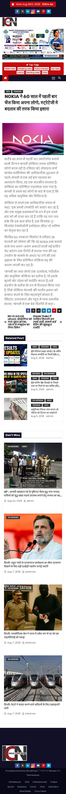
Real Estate (25, 791)
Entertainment (40, 782)
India (45, 72)
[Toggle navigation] (53, 78)
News (35, 347)
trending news (33, 72)
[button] (60, 78)
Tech (8, 91)
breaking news (25, 68)
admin (49, 357)
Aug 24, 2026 (15, 500)
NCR (27, 782)
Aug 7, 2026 (14, 571)
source (20, 72)
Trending (17, 91)
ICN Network (49, 373)
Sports (11, 786)
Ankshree (30, 571)
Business (36, 373)
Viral (55, 347)
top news (55, 68)
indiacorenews (42, 68)
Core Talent (40, 791)
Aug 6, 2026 (37, 357)
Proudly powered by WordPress (22, 770)
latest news (10, 68)
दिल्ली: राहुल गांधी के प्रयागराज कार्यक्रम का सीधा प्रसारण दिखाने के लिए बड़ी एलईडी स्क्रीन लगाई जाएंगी (32, 564)
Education (53, 786)
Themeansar (32, 775)
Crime (33, 786)
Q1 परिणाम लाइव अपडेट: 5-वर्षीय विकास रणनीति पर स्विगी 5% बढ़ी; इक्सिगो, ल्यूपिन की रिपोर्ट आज (46, 354)
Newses (53, 770)
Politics (53, 782)
